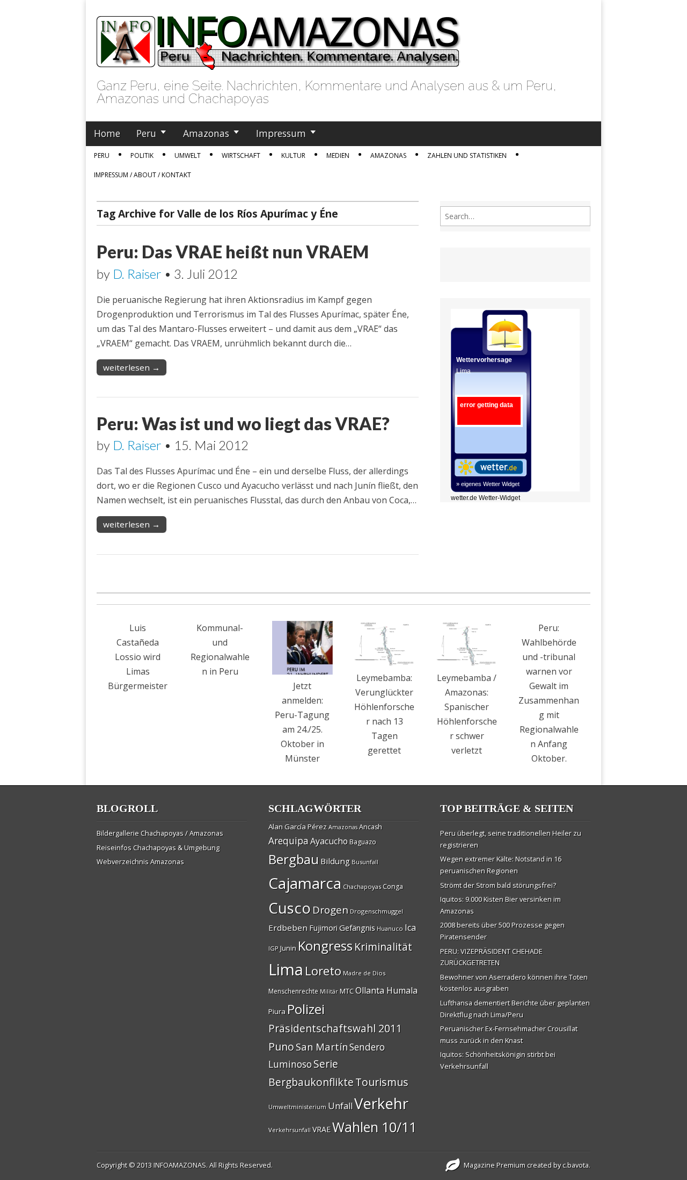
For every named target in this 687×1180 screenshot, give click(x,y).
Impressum (281, 133)
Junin (288, 948)
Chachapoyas (362, 886)
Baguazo (362, 841)
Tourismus (381, 1082)
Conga (393, 886)
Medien (337, 155)
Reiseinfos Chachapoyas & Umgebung (158, 847)
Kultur (293, 155)
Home (107, 133)
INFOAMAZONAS (180, 1165)
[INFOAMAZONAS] (279, 37)
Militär (329, 991)
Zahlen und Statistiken (467, 155)
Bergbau (293, 859)
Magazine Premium (494, 1165)
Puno (281, 1046)
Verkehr (381, 1103)
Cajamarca (304, 883)
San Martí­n (322, 1046)
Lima (285, 969)
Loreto (323, 970)
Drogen (330, 910)
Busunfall (365, 862)
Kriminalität (383, 946)
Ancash (370, 826)
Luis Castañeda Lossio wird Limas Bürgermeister (137, 657)
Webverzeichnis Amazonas (140, 861)
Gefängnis (357, 927)
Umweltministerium (297, 1107)
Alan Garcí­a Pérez (297, 826)
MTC (347, 991)
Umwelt (187, 155)
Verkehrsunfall (289, 1130)
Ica (410, 927)
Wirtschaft (241, 155)
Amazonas (206, 133)
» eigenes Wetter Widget (488, 484)
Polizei (306, 1009)
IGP (273, 948)
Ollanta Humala (386, 990)
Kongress (325, 945)
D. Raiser (137, 273)
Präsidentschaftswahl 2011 (335, 1028)
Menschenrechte (293, 991)
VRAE (321, 1129)
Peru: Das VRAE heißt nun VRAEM (233, 251)
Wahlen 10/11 (374, 1127)
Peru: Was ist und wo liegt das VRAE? (243, 423)
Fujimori (323, 928)
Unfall (340, 1106)
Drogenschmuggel (376, 911)
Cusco (289, 908)
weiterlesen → (131, 367)
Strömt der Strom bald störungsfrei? (498, 885)
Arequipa (288, 841)
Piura (277, 1011)
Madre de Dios (364, 973)
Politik (142, 155)
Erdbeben (288, 927)
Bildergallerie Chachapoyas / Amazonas (160, 833)
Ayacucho (329, 841)
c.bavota (575, 1165)
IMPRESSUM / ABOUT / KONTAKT (142, 174)
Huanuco (390, 928)
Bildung (335, 861)
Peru (146, 133)
